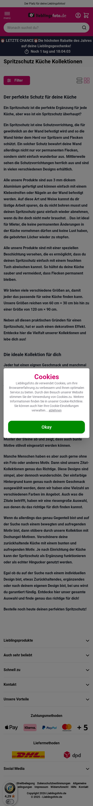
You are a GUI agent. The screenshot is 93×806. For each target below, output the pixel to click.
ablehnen (55, 410)
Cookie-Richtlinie (70, 401)
